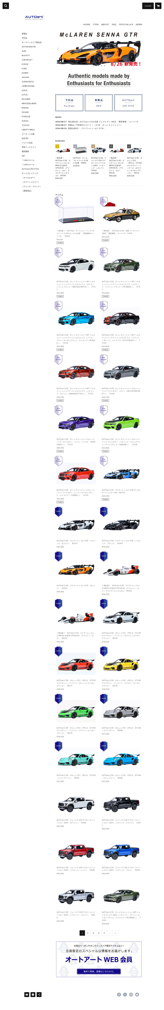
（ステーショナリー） (31, 182)
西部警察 (25, 151)
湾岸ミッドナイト (29, 147)
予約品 (24, 38)
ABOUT (105, 24)
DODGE (25, 64)
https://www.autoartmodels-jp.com (137, 995)
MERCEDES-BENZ (29, 103)
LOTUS (25, 95)
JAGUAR (25, 77)
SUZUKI (25, 121)
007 (23, 156)
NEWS (139, 24)
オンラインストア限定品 (32, 42)
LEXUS (24, 90)
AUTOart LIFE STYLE (30, 169)
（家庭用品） (27, 191)
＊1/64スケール (28, 160)
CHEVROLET (27, 60)
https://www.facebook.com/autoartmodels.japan (119, 995)
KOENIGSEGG (28, 82)
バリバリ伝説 (27, 143)
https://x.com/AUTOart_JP (125, 995)
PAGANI (25, 112)
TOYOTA (25, 125)
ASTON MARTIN (29, 47)
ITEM (96, 24)
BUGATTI (26, 55)
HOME (86, 24)
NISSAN (25, 108)
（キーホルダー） (29, 178)
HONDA (25, 73)
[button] (148, 6)
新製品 (24, 34)
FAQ (114, 24)
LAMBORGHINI (28, 86)
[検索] (6, 6)
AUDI (24, 51)
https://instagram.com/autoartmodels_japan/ (131, 995)
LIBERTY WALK (28, 130)
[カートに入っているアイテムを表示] (158, 6)
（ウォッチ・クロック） (32, 186)
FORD (24, 68)
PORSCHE (26, 116)
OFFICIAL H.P (126, 24)
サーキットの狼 (28, 134)
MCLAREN (26, 99)
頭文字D (25, 138)
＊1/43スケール (28, 164)
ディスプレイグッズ (30, 173)
